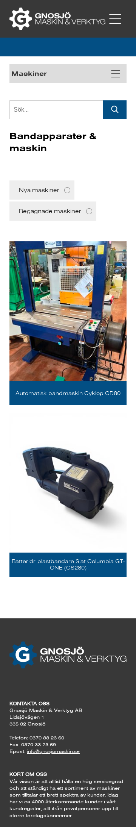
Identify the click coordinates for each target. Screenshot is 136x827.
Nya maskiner (39, 190)
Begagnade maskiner (50, 211)
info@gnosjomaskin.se (53, 751)
